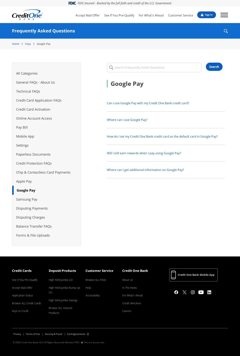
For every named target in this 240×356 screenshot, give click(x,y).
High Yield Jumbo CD (61, 280)
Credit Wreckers (131, 303)
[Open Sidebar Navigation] (224, 15)
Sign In (209, 14)
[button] (225, 33)
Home (15, 44)
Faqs (28, 44)
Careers (126, 311)
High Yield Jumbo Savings (63, 300)
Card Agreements (76, 334)
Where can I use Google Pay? (127, 120)
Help (88, 287)
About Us (127, 280)
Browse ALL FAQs (96, 280)
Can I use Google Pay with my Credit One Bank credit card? (148, 103)
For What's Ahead (151, 15)
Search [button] (214, 67)
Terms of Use (33, 334)
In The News (129, 287)
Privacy (17, 334)
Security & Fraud (53, 334)
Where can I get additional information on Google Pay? (145, 170)
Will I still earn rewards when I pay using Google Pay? (144, 153)
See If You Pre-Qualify (119, 15)
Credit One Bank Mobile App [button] (196, 275)
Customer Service (180, 15)
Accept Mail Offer (88, 15)
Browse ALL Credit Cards (26, 303)
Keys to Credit (20, 311)
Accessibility (93, 295)
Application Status (22, 295)
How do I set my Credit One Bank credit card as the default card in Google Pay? (162, 136)
